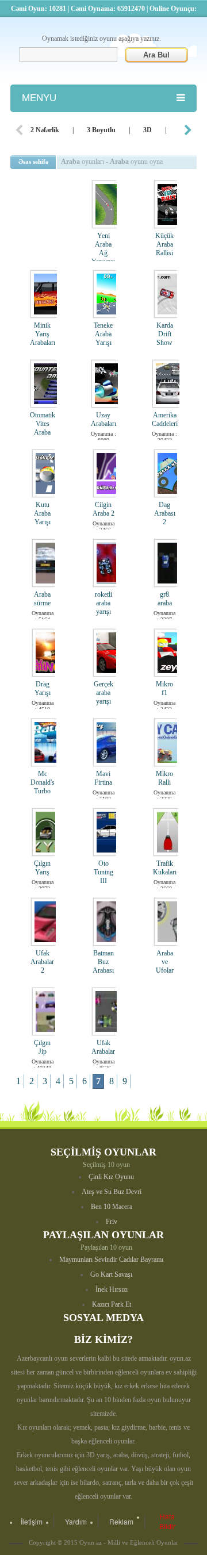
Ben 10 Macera (111, 1207)
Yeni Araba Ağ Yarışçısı (103, 249)
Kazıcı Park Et (111, 1304)
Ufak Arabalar (103, 1047)
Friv (111, 1222)
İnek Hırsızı (111, 1289)
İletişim (32, 1521)
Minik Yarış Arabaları (42, 334)
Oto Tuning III (103, 872)
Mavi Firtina (103, 778)
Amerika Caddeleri (165, 419)
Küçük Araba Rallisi (164, 244)
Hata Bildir (167, 1521)
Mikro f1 (164, 688)
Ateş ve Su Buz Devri (111, 1192)
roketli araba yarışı (103, 603)
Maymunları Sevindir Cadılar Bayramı (111, 1259)
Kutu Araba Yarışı (42, 513)
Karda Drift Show (164, 334)
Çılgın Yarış (42, 867)
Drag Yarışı (42, 688)
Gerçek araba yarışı (103, 692)
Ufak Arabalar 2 (42, 961)
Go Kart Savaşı (111, 1274)
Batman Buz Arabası (103, 961)
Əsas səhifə (33, 161)
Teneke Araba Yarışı (103, 334)
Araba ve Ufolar (165, 961)
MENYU (39, 98)
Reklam (121, 1521)
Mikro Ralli (164, 778)
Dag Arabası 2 (164, 513)
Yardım (76, 1521)
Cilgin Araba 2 (103, 509)
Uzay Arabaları (103, 419)
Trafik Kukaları (165, 867)
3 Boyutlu (101, 130)
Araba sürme (42, 598)
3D (147, 130)
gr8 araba (165, 598)
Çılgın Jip (42, 1047)
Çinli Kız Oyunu (111, 1177)
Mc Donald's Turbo (42, 782)
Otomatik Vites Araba (42, 423)
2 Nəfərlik (44, 130)
